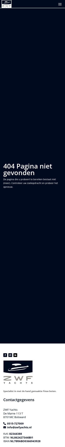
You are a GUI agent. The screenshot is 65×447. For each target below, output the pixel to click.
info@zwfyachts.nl (19, 427)
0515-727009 (15, 423)
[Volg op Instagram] (10, 355)
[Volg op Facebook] (5, 355)
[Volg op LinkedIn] (15, 355)
